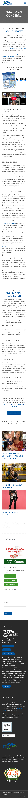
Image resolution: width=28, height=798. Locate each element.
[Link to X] (13, 796)
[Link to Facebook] (11, 796)
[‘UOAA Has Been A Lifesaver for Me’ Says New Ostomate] (14, 441)
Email (6, 602)
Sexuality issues (6, 246)
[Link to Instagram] (25, 796)
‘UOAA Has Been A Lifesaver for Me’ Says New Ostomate (12, 456)
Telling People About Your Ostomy (12, 486)
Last (17, 600)
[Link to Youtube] (20, 796)
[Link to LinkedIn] (18, 796)
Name (6, 594)
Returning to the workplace (9, 223)
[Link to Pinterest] (16, 796)
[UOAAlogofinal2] (11, 3)
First (5, 600)
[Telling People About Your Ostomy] (14, 472)
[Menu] (25, 3)
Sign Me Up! (8, 613)
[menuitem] (25, 3)
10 (17, 523)
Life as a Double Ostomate (10, 513)
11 (3, 526)
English (6, 735)
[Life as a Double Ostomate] (14, 500)
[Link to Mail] (22, 796)
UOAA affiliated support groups (17, 48)
